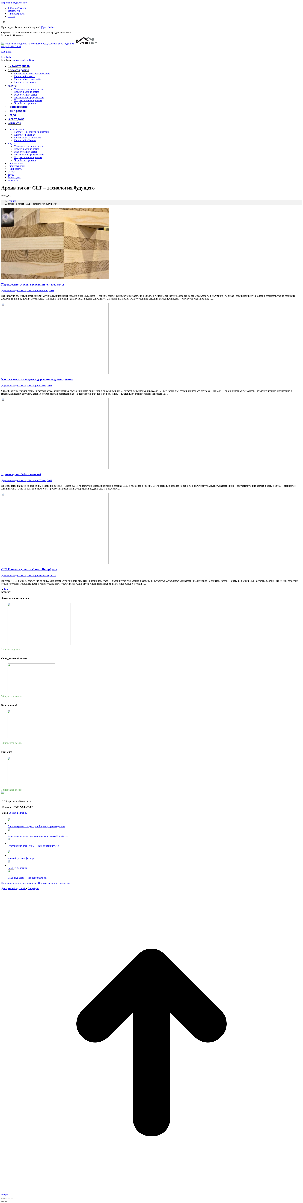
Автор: (29, 290)
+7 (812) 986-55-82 (11, 46)
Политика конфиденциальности (18, 883)
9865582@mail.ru (18, 812)
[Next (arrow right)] (5, 1201)
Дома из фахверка (17, 868)
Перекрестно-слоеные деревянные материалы (32, 284)
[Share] (5, 1198)
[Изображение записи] (11, 823)
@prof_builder (48, 27)
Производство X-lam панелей (21, 474)
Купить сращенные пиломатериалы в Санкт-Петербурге (38, 836)
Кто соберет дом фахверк (21, 858)
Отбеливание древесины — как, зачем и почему (33, 846)
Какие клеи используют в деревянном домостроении (37, 379)
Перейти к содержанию (14, 2)
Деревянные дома (10, 290)
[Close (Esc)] (2, 1198)
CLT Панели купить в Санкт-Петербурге (29, 569)
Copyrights (33, 888)
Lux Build (6, 51)
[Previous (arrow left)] (2, 1201)
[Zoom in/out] (12, 1198)
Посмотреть (18, 60)
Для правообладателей (13, 888)
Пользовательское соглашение (54, 883)
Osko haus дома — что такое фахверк (27, 877)
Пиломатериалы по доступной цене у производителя (36, 826)
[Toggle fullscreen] (9, 1198)
